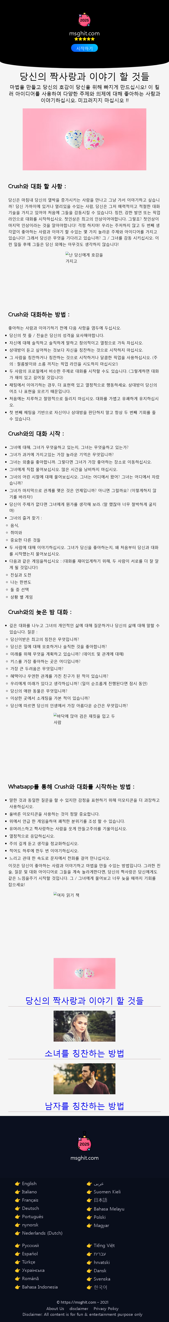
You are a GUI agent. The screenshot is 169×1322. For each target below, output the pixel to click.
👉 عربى (95, 1183)
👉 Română (27, 1278)
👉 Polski (96, 1217)
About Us (55, 1308)
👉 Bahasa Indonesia (36, 1286)
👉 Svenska (98, 1278)
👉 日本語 (97, 1199)
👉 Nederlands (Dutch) (38, 1233)
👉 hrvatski (98, 1262)
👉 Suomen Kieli (104, 1191)
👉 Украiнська (30, 1270)
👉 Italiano (26, 1191)
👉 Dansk (96, 1270)
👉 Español (26, 1253)
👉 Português (29, 1216)
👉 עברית (96, 1253)
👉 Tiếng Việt (101, 1245)
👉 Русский (27, 1245)
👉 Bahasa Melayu (105, 1208)
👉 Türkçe (25, 1261)
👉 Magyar (98, 1225)
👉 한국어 (97, 1287)
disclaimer (78, 1308)
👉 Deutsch (27, 1208)
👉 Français (26, 1199)
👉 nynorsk (26, 1224)
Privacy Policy (106, 1308)
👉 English (25, 1183)
